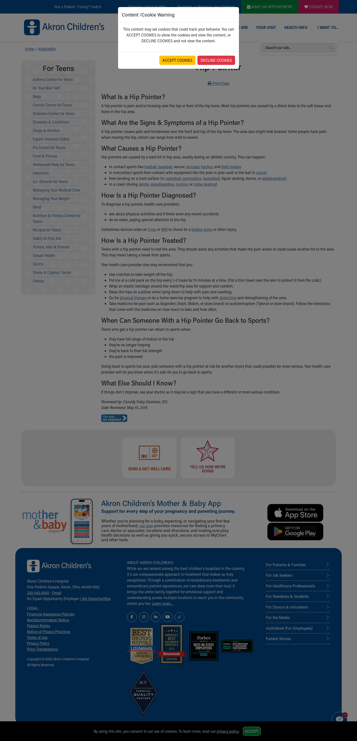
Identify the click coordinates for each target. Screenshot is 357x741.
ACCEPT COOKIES (177, 60)
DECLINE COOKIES (216, 60)
